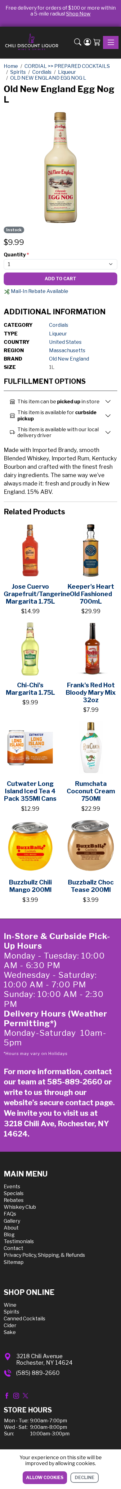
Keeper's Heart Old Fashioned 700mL (91, 594)
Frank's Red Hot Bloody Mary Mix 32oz (91, 692)
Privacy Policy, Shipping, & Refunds (44, 1255)
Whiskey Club (20, 1207)
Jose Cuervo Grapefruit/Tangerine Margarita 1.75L (37, 594)
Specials (14, 1193)
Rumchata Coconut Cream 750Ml (91, 791)
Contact (13, 1248)
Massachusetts (67, 350)
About (11, 1228)
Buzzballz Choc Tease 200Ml (91, 886)
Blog (9, 1235)
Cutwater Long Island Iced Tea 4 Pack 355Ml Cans (30, 791)
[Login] (87, 42)
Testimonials (19, 1241)
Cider (10, 1325)
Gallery (12, 1221)
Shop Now (78, 14)
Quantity (16, 255)
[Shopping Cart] (97, 42)
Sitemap (14, 1262)
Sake (10, 1332)
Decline (84, 1477)
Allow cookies (45, 1477)
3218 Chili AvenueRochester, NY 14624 (44, 1359)
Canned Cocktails (24, 1319)
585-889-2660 (74, 1081)
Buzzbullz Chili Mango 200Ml (30, 886)
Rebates (14, 1200)
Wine (10, 1305)
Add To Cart (60, 278)
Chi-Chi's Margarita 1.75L (30, 688)
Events (12, 1187)
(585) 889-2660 (38, 1373)
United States (65, 342)
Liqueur (58, 334)
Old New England (69, 359)
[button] (77, 42)
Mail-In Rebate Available (39, 291)
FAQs (10, 1214)
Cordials (58, 325)
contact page (89, 1102)
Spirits (11, 1312)
